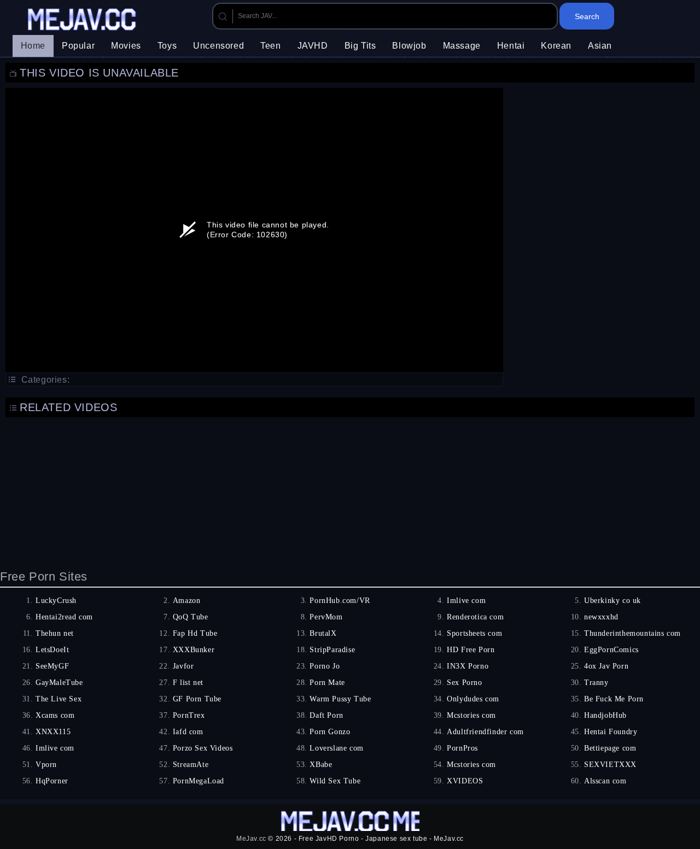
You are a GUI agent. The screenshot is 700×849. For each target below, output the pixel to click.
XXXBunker (193, 650)
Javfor (183, 666)
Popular (78, 45)
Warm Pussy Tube (340, 699)
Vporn (46, 764)
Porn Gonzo (330, 732)
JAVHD (313, 45)
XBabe (321, 764)
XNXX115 (53, 732)
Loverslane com (336, 748)
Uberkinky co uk (612, 600)
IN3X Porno (467, 666)
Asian (600, 45)
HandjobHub (605, 715)
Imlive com (466, 600)
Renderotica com (475, 617)
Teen (270, 45)
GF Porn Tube (197, 699)
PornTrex (189, 715)
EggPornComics (611, 650)
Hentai (511, 45)
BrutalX (323, 633)
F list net (188, 682)
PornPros (462, 748)
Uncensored (218, 45)
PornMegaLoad (198, 781)
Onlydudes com (473, 699)
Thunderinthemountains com (632, 633)
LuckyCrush (56, 600)
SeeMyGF (52, 666)
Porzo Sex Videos (203, 748)
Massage (462, 45)
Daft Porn (326, 715)
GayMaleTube (59, 682)
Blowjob (409, 45)
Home (33, 45)
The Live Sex (58, 699)
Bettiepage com (610, 748)
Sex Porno (464, 682)
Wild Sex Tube (335, 781)
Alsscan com (605, 781)
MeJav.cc (251, 838)
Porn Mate (327, 682)
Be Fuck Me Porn (614, 699)
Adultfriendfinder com (485, 732)
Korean (556, 45)
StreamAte (190, 764)
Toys (167, 45)
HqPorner (52, 781)
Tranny (596, 682)
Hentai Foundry (610, 732)
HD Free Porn (470, 650)
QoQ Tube (190, 617)
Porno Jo (325, 666)
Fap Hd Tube (195, 633)
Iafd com (188, 732)
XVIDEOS (465, 781)
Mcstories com (471, 715)
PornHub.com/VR (340, 600)
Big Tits (360, 45)
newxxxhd (601, 617)
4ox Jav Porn (606, 666)
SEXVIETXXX (610, 764)
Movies (126, 45)
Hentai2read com (64, 617)
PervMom (326, 617)
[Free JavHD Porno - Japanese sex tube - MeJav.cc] (83, 21)
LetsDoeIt (52, 650)
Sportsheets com (474, 633)
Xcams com (55, 715)
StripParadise (332, 650)
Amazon (187, 600)
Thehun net (55, 633)
